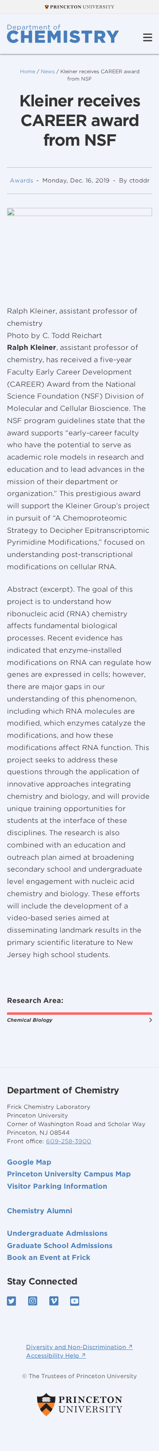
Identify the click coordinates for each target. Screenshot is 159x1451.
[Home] (63, 34)
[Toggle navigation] (147, 37)
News (48, 71)
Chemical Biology (29, 1020)
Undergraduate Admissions (57, 1233)
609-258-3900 (68, 1141)
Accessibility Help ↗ (56, 1355)
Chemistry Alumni (39, 1211)
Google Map (29, 1162)
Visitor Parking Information (57, 1186)
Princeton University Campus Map (69, 1174)
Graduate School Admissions (60, 1245)
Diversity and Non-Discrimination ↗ (79, 1347)
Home (27, 71)
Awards (21, 180)
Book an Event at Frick (49, 1257)
